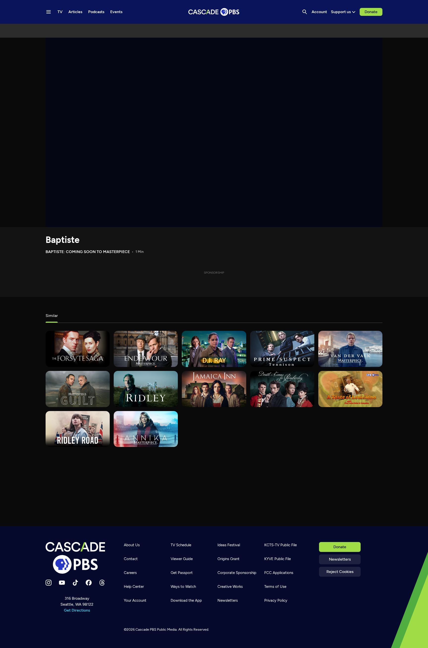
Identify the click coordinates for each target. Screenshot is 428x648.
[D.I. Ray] (214, 349)
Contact (131, 559)
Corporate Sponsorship (236, 572)
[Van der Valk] (350, 349)
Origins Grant (228, 559)
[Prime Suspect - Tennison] (282, 349)
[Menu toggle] (49, 12)
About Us (132, 545)
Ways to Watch (183, 586)
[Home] (77, 558)
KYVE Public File (277, 559)
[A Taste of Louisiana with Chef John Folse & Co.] (350, 389)
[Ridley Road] (78, 429)
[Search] (305, 12)
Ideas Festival (228, 545)
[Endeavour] (146, 349)
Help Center (134, 586)
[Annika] (146, 429)
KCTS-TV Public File (280, 545)
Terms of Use (275, 586)
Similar (52, 315)
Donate (371, 11)
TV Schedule (181, 545)
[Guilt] (78, 389)
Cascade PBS (145, 629)
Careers (130, 572)
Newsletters (340, 559)
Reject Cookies (339, 571)
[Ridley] (146, 389)
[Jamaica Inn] (214, 389)
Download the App (186, 600)
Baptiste (63, 239)
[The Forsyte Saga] (78, 349)
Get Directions (77, 610)
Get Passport (182, 572)
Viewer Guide (182, 559)
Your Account (135, 600)
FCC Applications (278, 572)
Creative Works (230, 586)
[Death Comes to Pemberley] (282, 389)
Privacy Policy (275, 600)
